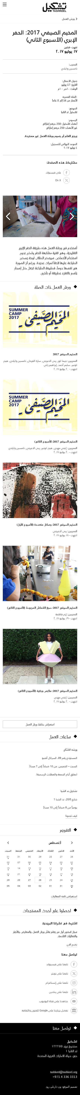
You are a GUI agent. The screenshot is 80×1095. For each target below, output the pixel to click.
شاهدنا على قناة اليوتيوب (53, 1001)
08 (8, 862)
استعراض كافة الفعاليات (64, 896)
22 (8, 874)
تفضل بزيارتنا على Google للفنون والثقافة (45, 1010)
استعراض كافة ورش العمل (40, 724)
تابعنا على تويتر (59, 973)
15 (8, 868)
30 (72, 886)
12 (40, 868)
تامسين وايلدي (69, 68)
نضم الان (72, 944)
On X (59, 180)
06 (29, 862)
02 (72, 862)
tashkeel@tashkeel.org (63, 1072)
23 (72, 880)
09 (72, 868)
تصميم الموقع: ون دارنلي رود (61, 1087)
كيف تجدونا (71, 816)
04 (50, 862)
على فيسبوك (54, 172)
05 (40, 862)
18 (50, 874)
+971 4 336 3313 (65, 1076)
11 (50, 868)
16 (72, 874)
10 (61, 868)
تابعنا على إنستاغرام (57, 983)
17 (61, 874)
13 (29, 868)
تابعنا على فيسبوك (57, 964)
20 (29, 874)
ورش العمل (68, 19)
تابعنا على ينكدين (58, 992)
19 (40, 874)
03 (61, 862)
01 (8, 856)
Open (4, 4)
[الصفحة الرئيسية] (59, 7)
